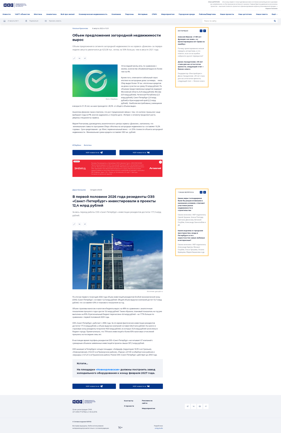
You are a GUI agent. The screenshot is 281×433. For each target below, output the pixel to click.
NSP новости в (92, 152)
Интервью (143, 14)
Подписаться (33, 21)
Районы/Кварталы (207, 14)
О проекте (129, 406)
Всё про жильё (68, 14)
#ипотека (87, 145)
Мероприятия (167, 14)
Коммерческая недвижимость (93, 14)
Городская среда (187, 14)
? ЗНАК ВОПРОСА (186, 192)
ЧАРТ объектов (22, 14)
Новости (7, 14)
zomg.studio (159, 428)
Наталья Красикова (80, 28)
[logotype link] (15, 5)
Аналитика (51, 14)
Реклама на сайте (147, 402)
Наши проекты (227, 14)
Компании (116, 14)
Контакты (128, 401)
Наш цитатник (245, 14)
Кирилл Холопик (271, 8)
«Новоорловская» (108, 369)
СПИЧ (154, 14)
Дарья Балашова (79, 190)
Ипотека (38, 14)
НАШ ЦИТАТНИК (214, 2)
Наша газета (261, 14)
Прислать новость (55, 21)
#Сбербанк (76, 145)
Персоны (129, 14)
